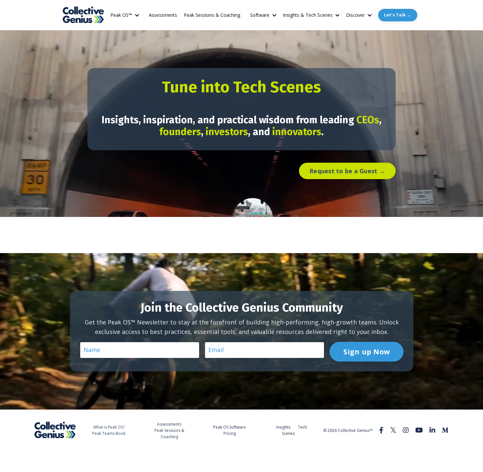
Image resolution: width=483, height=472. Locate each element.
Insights (283, 427)
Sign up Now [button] (366, 351)
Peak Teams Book (109, 433)
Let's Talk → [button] (397, 15)
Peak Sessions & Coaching (212, 15)
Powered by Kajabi (428, 455)
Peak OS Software (229, 427)
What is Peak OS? (109, 427)
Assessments (163, 15)
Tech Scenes (294, 430)
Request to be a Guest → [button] (347, 171)
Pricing (229, 433)
